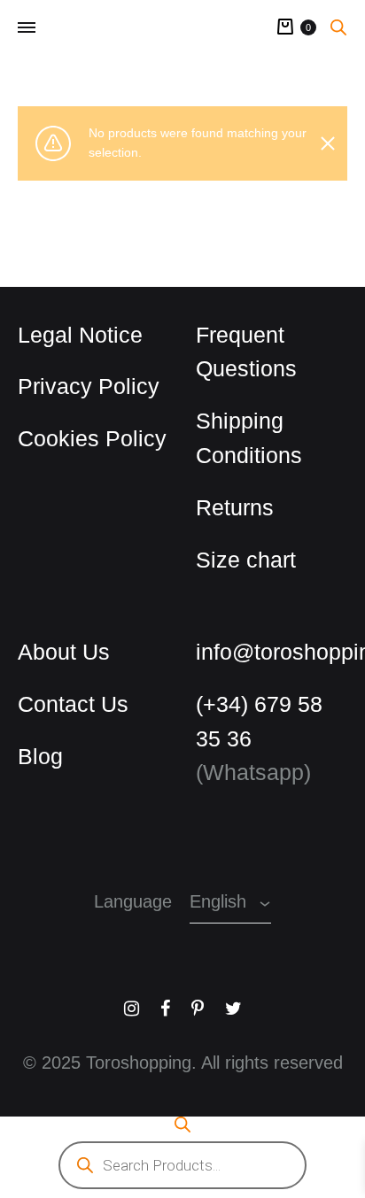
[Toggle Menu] (26, 27)
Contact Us (65, 704)
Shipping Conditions (241, 437)
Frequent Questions (239, 352)
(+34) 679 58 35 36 (271, 721)
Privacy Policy (76, 386)
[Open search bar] (338, 27)
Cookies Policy (80, 438)
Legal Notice (72, 334)
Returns (227, 507)
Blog (37, 756)
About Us (57, 651)
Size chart (239, 559)
